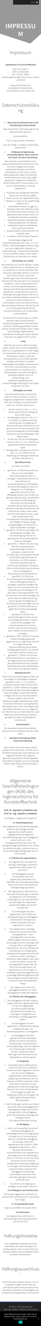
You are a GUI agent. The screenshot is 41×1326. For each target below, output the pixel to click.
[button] (33, 2)
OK (20, 1322)
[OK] (38, 1319)
